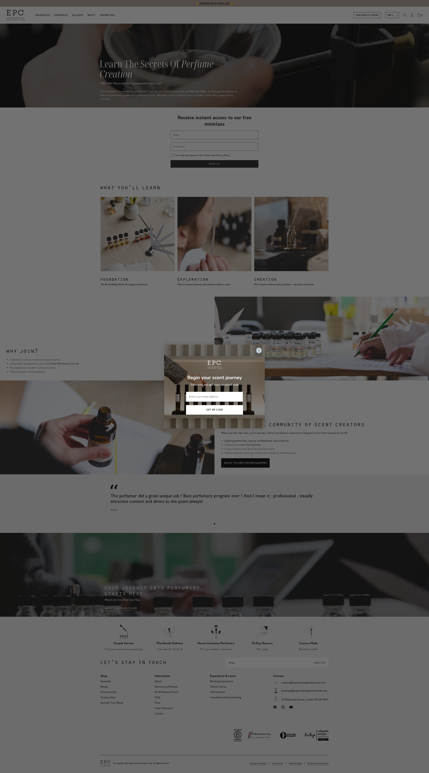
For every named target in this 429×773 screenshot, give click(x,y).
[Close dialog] (258, 350)
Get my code (214, 409)
